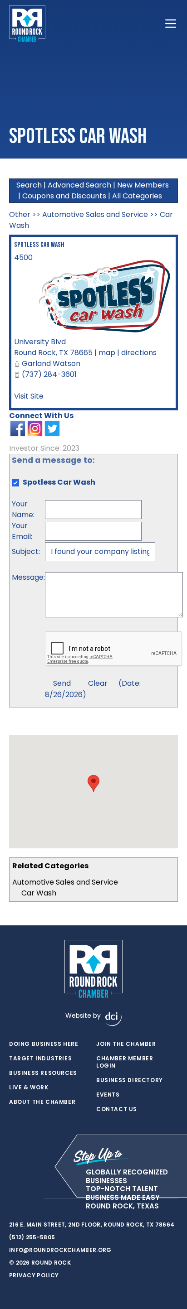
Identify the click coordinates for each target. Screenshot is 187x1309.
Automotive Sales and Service (65, 882)
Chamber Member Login (124, 1062)
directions (139, 352)
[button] (93, 783)
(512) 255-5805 (32, 1237)
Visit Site (29, 396)
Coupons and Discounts (64, 196)
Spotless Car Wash (39, 245)
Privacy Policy (34, 1275)
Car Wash (38, 893)
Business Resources (43, 1073)
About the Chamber (42, 1102)
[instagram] (31, 1198)
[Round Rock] (27, 23)
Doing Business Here (43, 1044)
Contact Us (116, 1109)
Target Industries (40, 1058)
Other (19, 214)
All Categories (137, 196)
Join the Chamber (126, 1044)
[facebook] (13, 1198)
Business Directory (129, 1080)
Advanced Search (79, 185)
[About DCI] (113, 1019)
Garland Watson (51, 363)
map (106, 352)
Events (108, 1094)
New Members (143, 185)
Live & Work (29, 1087)
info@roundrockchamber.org (60, 1250)
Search (29, 185)
